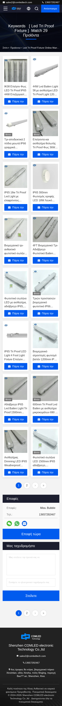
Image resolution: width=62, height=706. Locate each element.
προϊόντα (15, 47)
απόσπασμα (50, 8)
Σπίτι (5, 47)
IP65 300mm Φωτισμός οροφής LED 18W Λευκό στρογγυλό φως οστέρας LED (43, 200)
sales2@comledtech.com (19, 2)
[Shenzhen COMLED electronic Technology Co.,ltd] (16, 9)
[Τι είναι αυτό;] (17, 523)
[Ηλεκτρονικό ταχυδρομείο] (24, 523)
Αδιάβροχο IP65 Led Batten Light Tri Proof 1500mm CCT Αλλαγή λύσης (15, 412)
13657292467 (52, 2)
